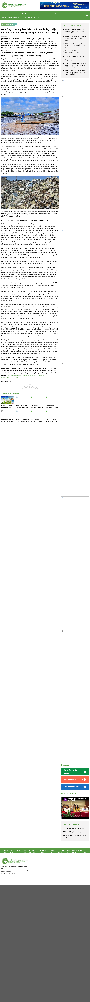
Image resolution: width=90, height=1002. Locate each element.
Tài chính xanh (73, 13)
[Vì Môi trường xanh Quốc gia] (14, 5)
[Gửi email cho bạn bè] (30, 387)
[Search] (87, 15)
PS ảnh (40, 17)
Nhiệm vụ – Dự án (59, 13)
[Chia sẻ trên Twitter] (26, 387)
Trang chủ (6, 13)
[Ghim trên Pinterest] (33, 387)
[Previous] (64, 146)
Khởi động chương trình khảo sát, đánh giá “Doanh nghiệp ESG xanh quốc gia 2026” (75, 31)
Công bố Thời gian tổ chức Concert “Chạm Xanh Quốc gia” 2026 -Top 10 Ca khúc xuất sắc (75, 72)
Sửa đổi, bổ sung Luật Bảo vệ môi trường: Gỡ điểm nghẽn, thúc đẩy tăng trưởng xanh (75, 58)
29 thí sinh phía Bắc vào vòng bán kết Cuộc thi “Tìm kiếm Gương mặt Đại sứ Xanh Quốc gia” (76, 65)
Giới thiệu (15, 13)
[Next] (86, 146)
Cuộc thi (16, 17)
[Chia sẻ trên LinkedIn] (36, 387)
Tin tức (32, 13)
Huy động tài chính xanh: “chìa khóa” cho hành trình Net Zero (75, 51)
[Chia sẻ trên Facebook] (23, 387)
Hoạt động (24, 13)
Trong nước (8, 24)
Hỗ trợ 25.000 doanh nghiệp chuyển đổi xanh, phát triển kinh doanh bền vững (75, 38)
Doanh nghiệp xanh (29, 17)
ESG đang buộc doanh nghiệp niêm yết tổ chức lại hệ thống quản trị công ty (75, 45)
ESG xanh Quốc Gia (44, 13)
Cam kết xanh (7, 17)
